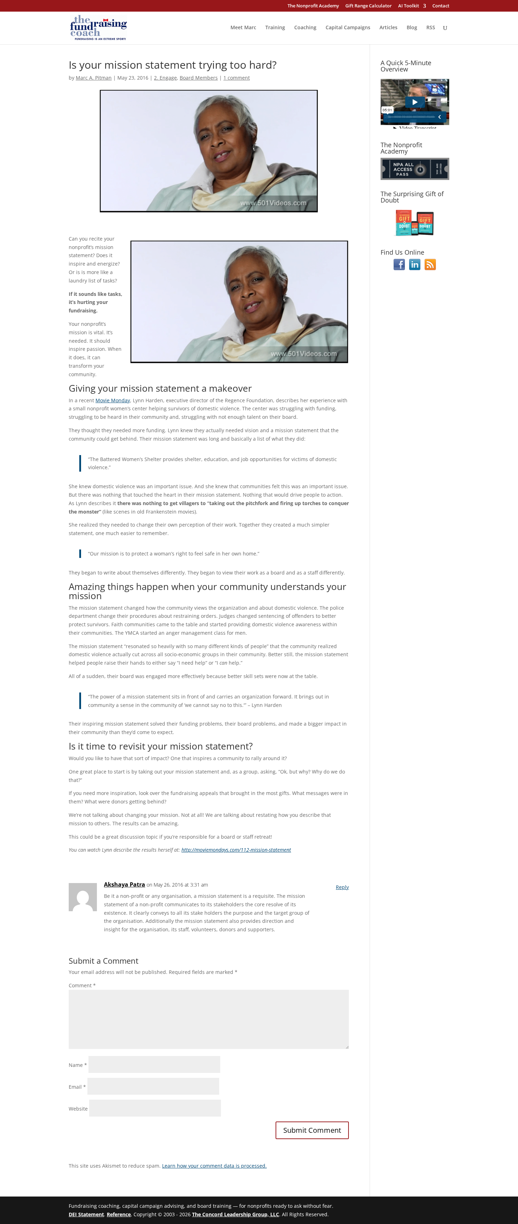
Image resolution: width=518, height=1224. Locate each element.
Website (78, 1108)
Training (275, 28)
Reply (342, 887)
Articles (388, 28)
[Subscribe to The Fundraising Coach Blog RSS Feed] (430, 268)
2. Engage (165, 77)
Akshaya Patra (124, 884)
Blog (412, 28)
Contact (440, 6)
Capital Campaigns (348, 28)
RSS (430, 28)
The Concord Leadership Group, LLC (235, 1214)
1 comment (236, 77)
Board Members (199, 77)
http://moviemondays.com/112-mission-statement (236, 849)
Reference (119, 1214)
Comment (82, 985)
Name (78, 1065)
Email (77, 1086)
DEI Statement (86, 1214)
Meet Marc (243, 28)
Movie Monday (112, 400)
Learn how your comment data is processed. (214, 1165)
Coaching (305, 28)
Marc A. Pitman (94, 77)
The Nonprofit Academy (313, 6)
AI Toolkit (408, 6)
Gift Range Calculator (368, 6)
